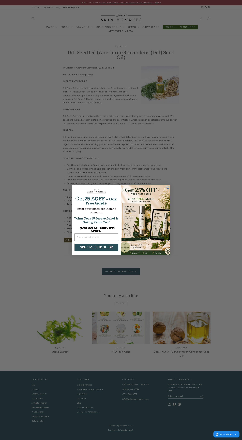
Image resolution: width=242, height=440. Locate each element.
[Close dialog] (168, 187)
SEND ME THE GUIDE (96, 247)
